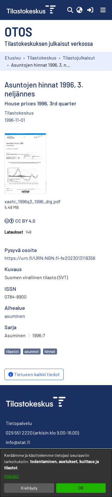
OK (81, 487)
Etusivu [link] (13, 57)
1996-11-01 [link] (14, 120)
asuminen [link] (14, 316)
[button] (70, 10)
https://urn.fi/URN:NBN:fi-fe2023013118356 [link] (49, 258)
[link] (31, 10)
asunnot (31, 351)
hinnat (50, 351)
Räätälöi (11, 476)
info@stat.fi (18, 442)
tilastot (12, 351)
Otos (18, 31)
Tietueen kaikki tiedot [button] (36, 374)
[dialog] (56, 473)
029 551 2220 (19, 432)
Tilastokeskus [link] (41, 57)
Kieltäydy (29, 487)
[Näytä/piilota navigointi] (103, 10)
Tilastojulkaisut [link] (79, 57)
